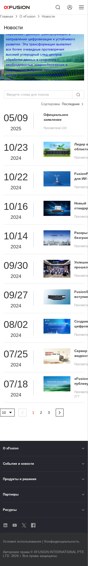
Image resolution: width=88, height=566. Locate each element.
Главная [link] (6, 16)
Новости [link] (48, 16)
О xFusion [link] (27, 16)
